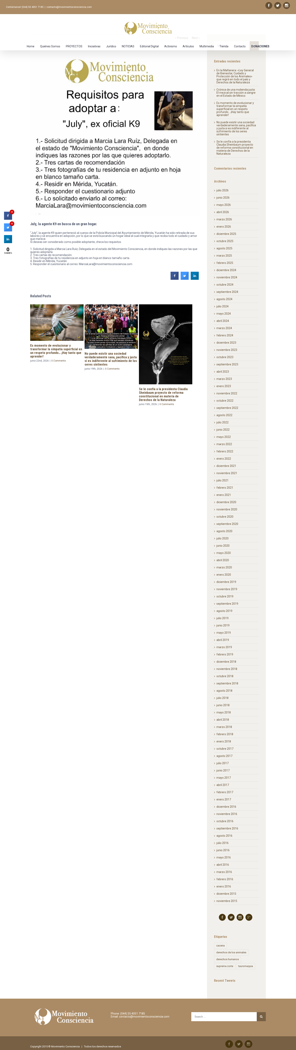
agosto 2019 (224, 611)
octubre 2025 (224, 241)
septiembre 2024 (227, 291)
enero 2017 (223, 799)
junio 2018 (223, 705)
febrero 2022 (224, 451)
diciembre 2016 (226, 806)
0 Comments (58, 368)
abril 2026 (222, 212)
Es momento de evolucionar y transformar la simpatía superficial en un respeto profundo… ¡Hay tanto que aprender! (235, 109)
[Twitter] (277, 5)
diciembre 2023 (226, 342)
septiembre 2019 (227, 603)
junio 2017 (223, 770)
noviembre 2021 (226, 473)
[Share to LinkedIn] (195, 279)
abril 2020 (222, 560)
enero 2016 (223, 886)
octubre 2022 (224, 400)
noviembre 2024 (226, 277)
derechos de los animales (231, 952)
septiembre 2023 (227, 364)
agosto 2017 (224, 756)
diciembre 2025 (226, 233)
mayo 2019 (223, 632)
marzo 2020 (224, 567)
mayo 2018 (223, 712)
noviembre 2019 (226, 589)
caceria (220, 945)
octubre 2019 (224, 596)
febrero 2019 (224, 654)
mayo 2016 (223, 857)
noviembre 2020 (226, 509)
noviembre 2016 (226, 814)
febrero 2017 (224, 792)
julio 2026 (222, 190)
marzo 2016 (224, 872)
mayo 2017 (223, 777)
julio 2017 (222, 763)
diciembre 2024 (226, 270)
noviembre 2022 (226, 393)
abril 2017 (222, 785)
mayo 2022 (223, 436)
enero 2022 (223, 458)
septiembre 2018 (227, 683)
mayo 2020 (223, 553)
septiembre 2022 (227, 407)
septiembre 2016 (227, 828)
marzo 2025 (224, 255)
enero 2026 (223, 226)
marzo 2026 (224, 219)
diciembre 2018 (226, 661)
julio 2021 (222, 480)
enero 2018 (223, 741)
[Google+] (248, 917)
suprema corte (224, 966)
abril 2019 (222, 640)
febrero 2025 (224, 262)
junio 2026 (223, 197)
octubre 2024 (224, 284)
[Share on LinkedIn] (8, 242)
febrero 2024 (224, 335)
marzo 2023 (224, 378)
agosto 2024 (224, 299)
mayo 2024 (223, 313)
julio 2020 (222, 538)
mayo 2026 (223, 204)
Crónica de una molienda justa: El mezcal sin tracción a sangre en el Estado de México (236, 92)
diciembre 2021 (226, 465)
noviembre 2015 (226, 901)
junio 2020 (223, 545)
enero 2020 (223, 574)
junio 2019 (223, 625)
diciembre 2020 (226, 502)
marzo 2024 (224, 328)
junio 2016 (223, 850)
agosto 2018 (224, 690)
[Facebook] (268, 5)
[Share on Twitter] (185, 279)
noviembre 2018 (226, 669)
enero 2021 (223, 494)
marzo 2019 (224, 647)
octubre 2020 (224, 516)
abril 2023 (222, 371)
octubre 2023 (224, 357)
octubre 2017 (224, 748)
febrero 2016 (224, 879)
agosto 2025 (224, 248)
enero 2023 (223, 386)
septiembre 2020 (227, 524)
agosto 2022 (224, 415)
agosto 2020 (224, 531)
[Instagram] (286, 5)
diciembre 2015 (226, 893)
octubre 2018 (224, 676)
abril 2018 (222, 719)
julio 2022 (222, 422)
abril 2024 (222, 320)
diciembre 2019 (226, 582)
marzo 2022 (224, 444)
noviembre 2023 (226, 349)
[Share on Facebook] (175, 279)
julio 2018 (222, 698)
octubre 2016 (224, 821)
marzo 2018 (224, 727)
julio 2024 (222, 306)
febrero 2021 (224, 487)
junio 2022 (223, 429)
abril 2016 (222, 864)
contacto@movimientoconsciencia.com (69, 7)
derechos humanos (227, 959)
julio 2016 (222, 843)
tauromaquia (245, 966)
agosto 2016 (224, 835)
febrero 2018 (224, 734)
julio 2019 (222, 618)
